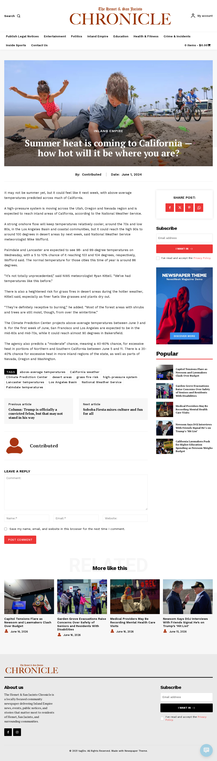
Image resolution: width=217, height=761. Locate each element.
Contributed (91, 174)
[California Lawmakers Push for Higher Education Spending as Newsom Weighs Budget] (164, 446)
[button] (13, 15)
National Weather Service (102, 382)
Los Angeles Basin (63, 382)
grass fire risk (88, 377)
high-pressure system (120, 377)
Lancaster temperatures (25, 382)
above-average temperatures (42, 372)
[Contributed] (14, 446)
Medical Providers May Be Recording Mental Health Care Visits (192, 409)
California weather (84, 372)
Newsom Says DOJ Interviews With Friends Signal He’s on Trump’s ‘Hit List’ (194, 428)
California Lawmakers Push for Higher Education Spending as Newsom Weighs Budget (194, 446)
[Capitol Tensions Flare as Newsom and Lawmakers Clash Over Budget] (164, 372)
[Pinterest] (189, 207)
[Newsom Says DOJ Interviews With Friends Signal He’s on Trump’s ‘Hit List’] (164, 428)
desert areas (62, 377)
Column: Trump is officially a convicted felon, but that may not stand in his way (35, 414)
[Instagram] (17, 732)
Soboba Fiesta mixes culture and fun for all (113, 412)
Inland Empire (108, 131)
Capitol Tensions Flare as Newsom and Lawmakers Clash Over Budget (191, 372)
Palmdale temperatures (24, 387)
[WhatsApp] (199, 207)
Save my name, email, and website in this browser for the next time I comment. (67, 529)
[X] (179, 207)
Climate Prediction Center (27, 377)
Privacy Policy (201, 258)
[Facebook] (170, 207)
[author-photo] (7, 631)
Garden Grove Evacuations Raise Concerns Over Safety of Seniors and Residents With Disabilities (193, 390)
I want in (182, 248)
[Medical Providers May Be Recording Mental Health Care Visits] (164, 409)
